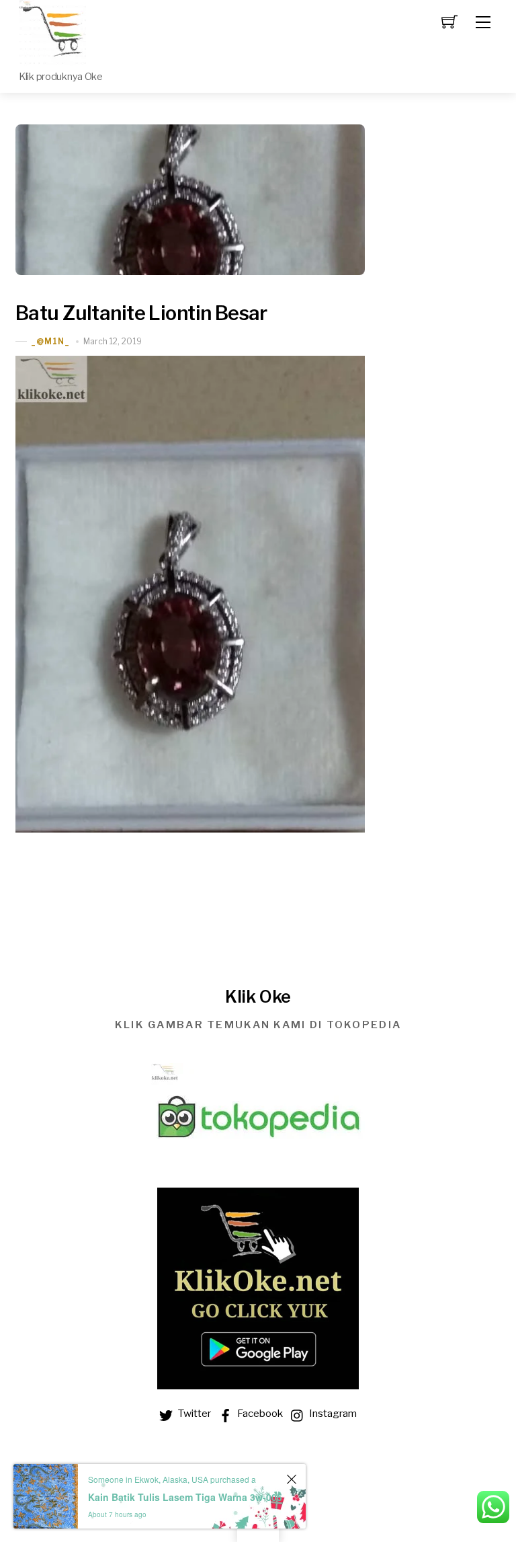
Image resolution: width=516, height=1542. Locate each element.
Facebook (259, 1413)
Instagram (332, 1413)
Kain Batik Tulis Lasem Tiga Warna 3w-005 (185, 1497)
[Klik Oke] (52, 32)
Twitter (193, 1413)
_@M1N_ (50, 341)
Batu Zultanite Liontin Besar (141, 313)
